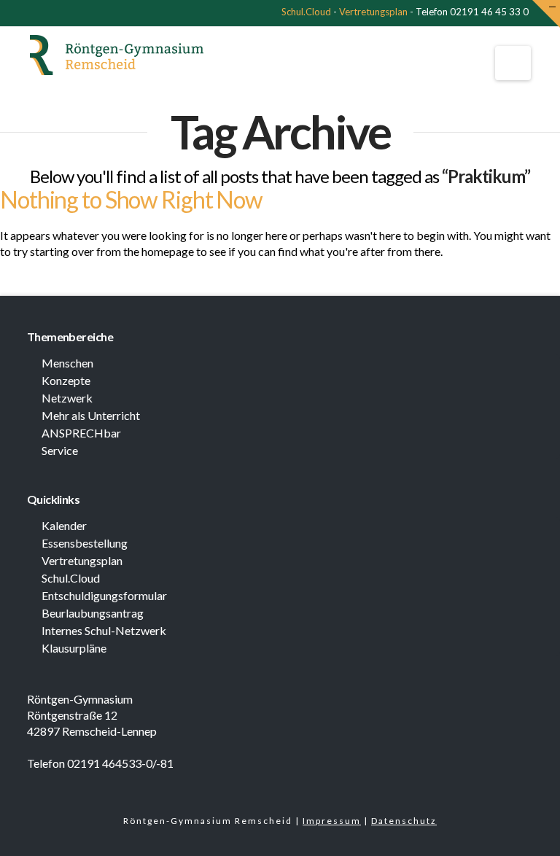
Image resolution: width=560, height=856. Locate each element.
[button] (513, 63)
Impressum (332, 820)
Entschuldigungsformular (104, 595)
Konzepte (66, 380)
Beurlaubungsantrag (93, 613)
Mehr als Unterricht (91, 415)
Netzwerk (67, 398)
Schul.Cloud (306, 11)
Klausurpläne (74, 648)
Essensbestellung (85, 543)
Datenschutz (404, 820)
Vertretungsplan (373, 11)
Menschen (67, 363)
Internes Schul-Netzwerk (104, 630)
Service (60, 450)
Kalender (64, 525)
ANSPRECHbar (81, 433)
